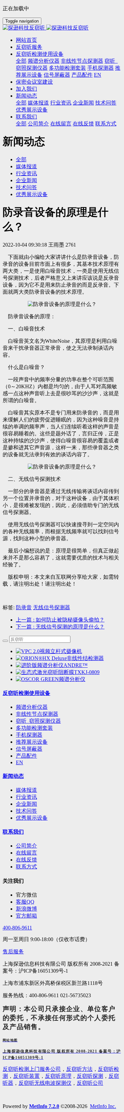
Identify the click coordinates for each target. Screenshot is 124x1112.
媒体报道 (26, 166)
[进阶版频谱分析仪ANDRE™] (52, 665)
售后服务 (13, 951)
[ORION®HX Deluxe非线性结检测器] (60, 658)
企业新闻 (26, 180)
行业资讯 (26, 173)
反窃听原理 (58, 1076)
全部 (21, 61)
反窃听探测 (90, 1076)
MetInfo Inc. (103, 1106)
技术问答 (26, 187)
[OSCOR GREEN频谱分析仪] (50, 679)
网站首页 (26, 40)
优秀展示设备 (32, 194)
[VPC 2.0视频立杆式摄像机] (49, 651)
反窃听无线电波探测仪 (45, 1083)
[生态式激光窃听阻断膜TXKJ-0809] (58, 672)
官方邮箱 (26, 916)
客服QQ (25, 902)
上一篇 (60, 620)
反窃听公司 (90, 1083)
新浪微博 (26, 909)
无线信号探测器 (51, 607)
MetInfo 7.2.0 (44, 1106)
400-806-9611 (17, 927)
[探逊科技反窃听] (62, 28)
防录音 (24, 607)
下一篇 (60, 627)
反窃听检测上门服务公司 (32, 1069)
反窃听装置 (26, 1076)
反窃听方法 (79, 1069)
